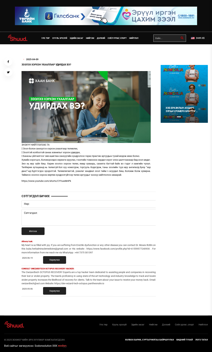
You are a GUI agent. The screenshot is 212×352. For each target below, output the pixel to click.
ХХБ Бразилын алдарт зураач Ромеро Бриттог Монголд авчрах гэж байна (184, 109)
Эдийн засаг (76, 38)
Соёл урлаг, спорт (117, 38)
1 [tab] (168, 51)
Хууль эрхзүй (59, 38)
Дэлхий (101, 38)
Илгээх (33, 231)
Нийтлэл (133, 38)
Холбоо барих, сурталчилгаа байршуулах (149, 339)
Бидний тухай (184, 339)
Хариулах (54, 259)
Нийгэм (90, 38)
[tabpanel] (184, 94)
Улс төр (45, 38)
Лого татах (201, 339)
